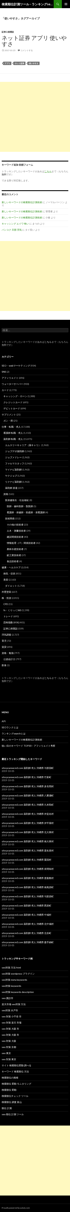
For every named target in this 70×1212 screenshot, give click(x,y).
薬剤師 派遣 (11, 487)
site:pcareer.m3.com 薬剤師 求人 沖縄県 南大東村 (28, 841)
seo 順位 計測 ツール (13, 1114)
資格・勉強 (8, 653)
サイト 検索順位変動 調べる (16, 1065)
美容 (5, 579)
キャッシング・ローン (15, 396)
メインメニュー (66, 4)
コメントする (27, 50)
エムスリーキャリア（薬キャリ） (23, 445)
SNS (4, 371)
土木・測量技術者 (16, 530)
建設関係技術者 (15, 536)
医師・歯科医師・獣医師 (20, 506)
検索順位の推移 (10, 1077)
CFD (5, 604)
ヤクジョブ (11, 475)
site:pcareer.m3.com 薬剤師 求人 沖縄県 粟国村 (26, 859)
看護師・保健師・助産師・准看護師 (26, 512)
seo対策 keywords (11, 985)
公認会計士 (9, 659)
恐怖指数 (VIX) (11, 622)
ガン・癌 (8, 420)
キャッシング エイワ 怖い (15, 223)
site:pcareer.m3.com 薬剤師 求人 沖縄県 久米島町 (28, 804)
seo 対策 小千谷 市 (11, 1016)
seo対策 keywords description (18, 992)
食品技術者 (13, 561)
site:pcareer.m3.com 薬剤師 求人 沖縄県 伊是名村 (28, 813)
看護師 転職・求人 (13, 432)
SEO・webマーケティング (16, 365)
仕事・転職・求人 (11, 426)
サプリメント (9, 414)
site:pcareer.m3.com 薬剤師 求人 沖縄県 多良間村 (28, 786)
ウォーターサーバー (12, 383)
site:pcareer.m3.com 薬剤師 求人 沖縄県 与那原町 (28, 896)
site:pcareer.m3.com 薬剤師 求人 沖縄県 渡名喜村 (28, 850)
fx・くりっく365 (12, 610)
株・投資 (6, 597)
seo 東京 (6, 1053)
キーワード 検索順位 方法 (15, 1071)
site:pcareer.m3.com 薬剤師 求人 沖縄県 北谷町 (26, 933)
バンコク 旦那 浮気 (12, 229)
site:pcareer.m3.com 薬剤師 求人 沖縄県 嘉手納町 (28, 942)
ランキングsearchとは (13, 733)
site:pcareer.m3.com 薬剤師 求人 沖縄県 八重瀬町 (28, 795)
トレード (8, 616)
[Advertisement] (35, 117)
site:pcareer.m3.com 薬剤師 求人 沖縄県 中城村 (26, 914)
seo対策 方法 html (11, 967)
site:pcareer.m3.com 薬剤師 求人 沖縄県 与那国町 (28, 768)
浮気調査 (6, 634)
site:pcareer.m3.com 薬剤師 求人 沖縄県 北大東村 (28, 832)
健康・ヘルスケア (11, 567)
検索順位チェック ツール (15, 1095)
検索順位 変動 (9, 1089)
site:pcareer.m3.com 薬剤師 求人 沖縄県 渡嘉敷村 (28, 878)
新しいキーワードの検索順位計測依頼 (22, 202)
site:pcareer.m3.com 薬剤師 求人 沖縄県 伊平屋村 (28, 823)
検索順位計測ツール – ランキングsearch (28, 4)
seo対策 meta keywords (14, 979)
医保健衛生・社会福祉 (17, 500)
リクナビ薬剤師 (13, 481)
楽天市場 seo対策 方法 (14, 1004)
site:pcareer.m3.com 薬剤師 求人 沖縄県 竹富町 (26, 777)
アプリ (7, 63)
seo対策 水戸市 (10, 1010)
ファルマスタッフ (14, 463)
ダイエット (11, 585)
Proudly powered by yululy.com (16, 1208)
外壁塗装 (6, 591)
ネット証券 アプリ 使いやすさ (34, 40)
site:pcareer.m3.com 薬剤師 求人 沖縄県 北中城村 (28, 923)
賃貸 (4, 646)
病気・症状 (9, 573)
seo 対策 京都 (9, 1047)
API (4, 721)
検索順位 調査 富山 (12, 1102)
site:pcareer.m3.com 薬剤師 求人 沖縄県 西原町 (26, 905)
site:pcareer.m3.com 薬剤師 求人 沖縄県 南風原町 (28, 887)
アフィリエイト (10, 377)
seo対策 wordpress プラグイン (18, 973)
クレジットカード (12, 402)
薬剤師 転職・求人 (13, 439)
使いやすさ (33, 63)
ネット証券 (19, 63)
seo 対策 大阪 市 (10, 1028)
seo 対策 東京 (9, 1059)
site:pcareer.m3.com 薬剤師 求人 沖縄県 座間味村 (28, 868)
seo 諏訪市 (7, 998)
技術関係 (10, 518)
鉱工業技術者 (14, 555)
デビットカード (11, 408)
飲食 (4, 665)
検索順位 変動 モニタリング (16, 1083)
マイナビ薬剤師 (13, 469)
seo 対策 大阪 (9, 1040)
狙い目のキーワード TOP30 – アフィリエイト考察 (28, 745)
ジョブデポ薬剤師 (14, 451)
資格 (5, 494)
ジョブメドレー (13, 457)
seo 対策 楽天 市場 (11, 1022)
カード (5, 390)
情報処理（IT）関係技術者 (21, 542)
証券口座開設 (8, 32)
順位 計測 (7, 1108)
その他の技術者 (15, 524)
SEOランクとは (10, 727)
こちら (48, 341)
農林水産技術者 (15, 549)
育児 (4, 640)
